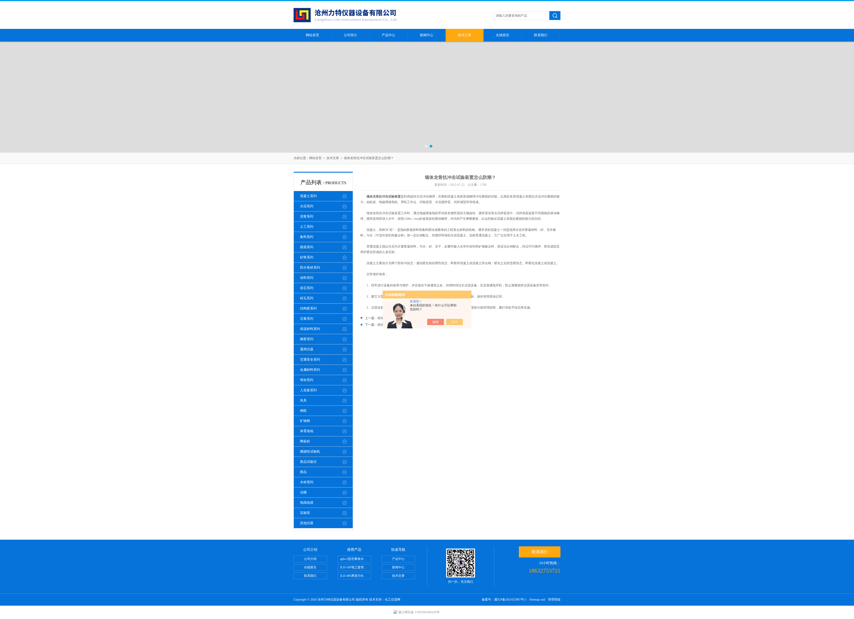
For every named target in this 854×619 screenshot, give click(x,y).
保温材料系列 (310, 329)
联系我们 (540, 35)
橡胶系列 (306, 339)
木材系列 (306, 482)
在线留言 (502, 35)
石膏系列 (306, 318)
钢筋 (303, 410)
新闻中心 (426, 35)
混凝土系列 (308, 196)
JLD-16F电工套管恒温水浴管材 (355, 567)
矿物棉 (305, 421)
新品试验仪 (308, 461)
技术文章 (464, 35)
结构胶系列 (308, 308)
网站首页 (312, 35)
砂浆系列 (306, 257)
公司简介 (350, 35)
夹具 (303, 400)
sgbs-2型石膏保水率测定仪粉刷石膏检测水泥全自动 (355, 559)
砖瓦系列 (306, 298)
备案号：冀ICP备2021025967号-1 (504, 599)
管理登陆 (554, 599)
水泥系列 (306, 206)
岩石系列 (306, 288)
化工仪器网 (392, 599)
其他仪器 (306, 523)
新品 (303, 472)
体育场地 (306, 431)
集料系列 (306, 237)
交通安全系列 (310, 359)
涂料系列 (306, 278)
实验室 (305, 513)
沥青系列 (306, 216)
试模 (303, 492)
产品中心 (388, 35)
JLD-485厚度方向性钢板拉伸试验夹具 (355, 575)
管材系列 (306, 380)
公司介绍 (310, 559)
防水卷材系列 (310, 267)
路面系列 (306, 247)
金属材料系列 (310, 369)
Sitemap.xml (537, 599)
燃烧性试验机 (310, 451)
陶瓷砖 (305, 441)
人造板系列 (308, 390)
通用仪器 (306, 349)
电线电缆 (306, 502)
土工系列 (306, 226)
